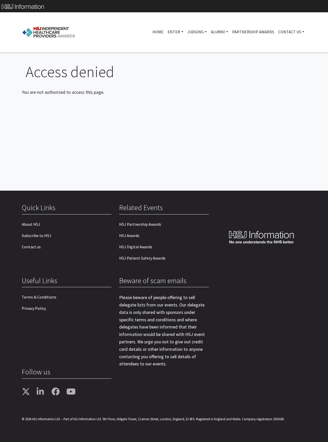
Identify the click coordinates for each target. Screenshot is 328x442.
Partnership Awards (253, 31)
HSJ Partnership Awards (140, 224)
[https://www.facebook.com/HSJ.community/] (57, 391)
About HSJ (31, 224)
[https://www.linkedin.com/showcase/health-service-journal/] (42, 391)
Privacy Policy (34, 308)
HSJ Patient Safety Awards (142, 258)
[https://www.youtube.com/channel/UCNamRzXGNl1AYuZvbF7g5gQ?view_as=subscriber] (72, 391)
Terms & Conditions (39, 297)
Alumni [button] (218, 31)
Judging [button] (195, 31)
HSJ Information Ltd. (46, 419)
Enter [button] (174, 31)
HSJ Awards (129, 235)
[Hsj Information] (164, 6)
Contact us (31, 246)
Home (157, 31)
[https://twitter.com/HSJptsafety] (27, 391)
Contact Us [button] (289, 31)
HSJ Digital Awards (135, 246)
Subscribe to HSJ (36, 235)
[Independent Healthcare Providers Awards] (50, 32)
